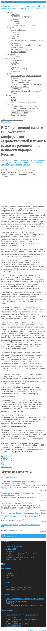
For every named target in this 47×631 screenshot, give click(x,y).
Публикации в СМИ (19, 69)
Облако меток (10, 536)
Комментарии (16, 60)
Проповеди (15, 23)
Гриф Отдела (16, 89)
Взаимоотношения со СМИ (22, 49)
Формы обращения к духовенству (24, 108)
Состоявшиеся (16, 56)
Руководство (16, 34)
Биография (15, 15)
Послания (15, 21)
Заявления (15, 67)
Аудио (13, 97)
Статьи (13, 65)
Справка (9, 104)
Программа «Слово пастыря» (23, 25)
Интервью (15, 19)
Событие (26, 165)
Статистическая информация (22, 111)
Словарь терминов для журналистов (25, 106)
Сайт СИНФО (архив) (20, 113)
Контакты (15, 36)
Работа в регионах (18, 52)
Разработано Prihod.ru (37, 630)
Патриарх (10, 12)
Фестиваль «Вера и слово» (22, 80)
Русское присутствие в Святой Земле (26, 84)
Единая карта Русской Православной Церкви (24, 605)
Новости (18, 165)
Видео (13, 100)
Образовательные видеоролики (23, 102)
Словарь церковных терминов (18, 587)
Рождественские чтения (20, 82)
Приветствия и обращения (21, 17)
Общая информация (19, 30)
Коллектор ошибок (18, 115)
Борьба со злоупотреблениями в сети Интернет (25, 599)
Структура (15, 32)
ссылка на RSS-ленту (9, 477)
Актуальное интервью (20, 87)
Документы (15, 71)
